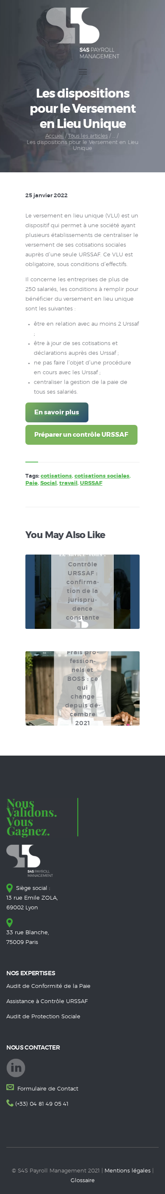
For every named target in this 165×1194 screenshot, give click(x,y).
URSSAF (91, 483)
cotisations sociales (101, 476)
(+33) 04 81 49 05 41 (42, 1104)
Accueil (54, 136)
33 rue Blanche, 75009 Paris (27, 937)
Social (48, 483)
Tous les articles (88, 136)
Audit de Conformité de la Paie (48, 986)
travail (68, 483)
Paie (31, 483)
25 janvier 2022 (46, 196)
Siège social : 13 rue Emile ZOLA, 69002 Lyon (32, 898)
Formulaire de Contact (47, 1089)
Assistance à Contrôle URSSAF (47, 1001)
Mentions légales (127, 1171)
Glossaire (83, 1180)
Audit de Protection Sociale (43, 1017)
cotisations (56, 476)
